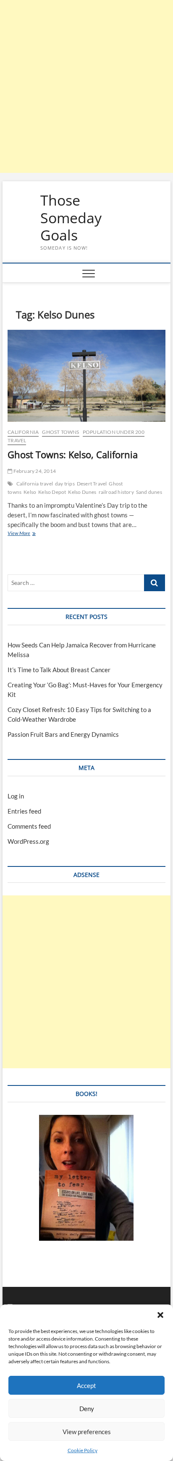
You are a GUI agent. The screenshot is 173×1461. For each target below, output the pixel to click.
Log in (16, 796)
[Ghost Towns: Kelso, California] (86, 376)
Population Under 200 (113, 432)
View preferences (87, 1431)
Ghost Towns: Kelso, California (73, 454)
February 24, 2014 (34, 471)
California (23, 432)
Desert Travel (92, 483)
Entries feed (24, 811)
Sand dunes (149, 492)
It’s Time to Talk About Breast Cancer (59, 669)
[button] (160, 1315)
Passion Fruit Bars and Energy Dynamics (63, 734)
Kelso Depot (52, 492)
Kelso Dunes (82, 492)
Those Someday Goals (71, 218)
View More (29, 534)
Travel (17, 440)
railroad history (116, 492)
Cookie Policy (82, 1450)
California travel (34, 483)
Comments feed (29, 826)
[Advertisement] (86, 86)
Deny (86, 1408)
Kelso (30, 492)
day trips (65, 483)
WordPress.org (28, 841)
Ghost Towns (60, 432)
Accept (86, 1385)
